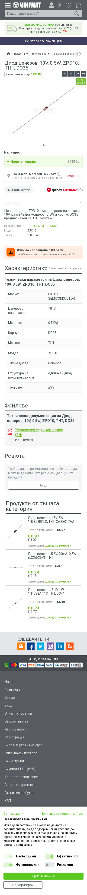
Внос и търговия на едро (23, 745)
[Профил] (51, 5)
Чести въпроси (16, 729)
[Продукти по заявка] (60, 5)
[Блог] (21, 646)
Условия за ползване (21, 777)
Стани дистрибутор (19, 793)
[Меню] (7, 5)
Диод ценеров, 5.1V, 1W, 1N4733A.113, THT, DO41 (46, 591)
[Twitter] (40, 646)
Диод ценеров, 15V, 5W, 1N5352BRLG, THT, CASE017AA (51, 519)
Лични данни (14, 761)
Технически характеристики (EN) (39, 432)
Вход (43, 486)
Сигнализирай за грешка (65, 268)
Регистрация (14, 737)
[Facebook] (31, 646)
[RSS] (70, 646)
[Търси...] (76, 13)
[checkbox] (8, 856)
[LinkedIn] (60, 646)
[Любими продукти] (68, 5)
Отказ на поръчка (18, 713)
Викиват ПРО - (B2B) (20, 769)
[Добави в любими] (80, 203)
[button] (14, 814)
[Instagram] (50, 646)
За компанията (16, 721)
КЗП (8, 801)
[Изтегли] (9, 431)
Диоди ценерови (58, 545)
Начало (10, 682)
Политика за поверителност (62, 813)
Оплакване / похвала (21, 753)
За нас (10, 697)
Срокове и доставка (20, 785)
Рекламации (14, 689)
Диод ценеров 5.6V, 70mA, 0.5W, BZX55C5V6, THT (52, 555)
